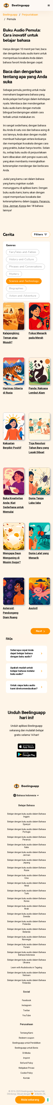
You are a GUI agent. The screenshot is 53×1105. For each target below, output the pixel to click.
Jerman (13, 205)
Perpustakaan (30, 14)
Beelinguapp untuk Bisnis (26, 1048)
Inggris (34, 201)
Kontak (26, 1078)
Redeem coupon (26, 1038)
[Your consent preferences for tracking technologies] (48, 1100)
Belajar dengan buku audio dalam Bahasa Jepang (26, 861)
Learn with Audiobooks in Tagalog (26, 967)
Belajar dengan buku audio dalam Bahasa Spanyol (26, 822)
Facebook (26, 1000)
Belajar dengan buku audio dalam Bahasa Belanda (26, 930)
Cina (5, 205)
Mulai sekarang (30, 1099)
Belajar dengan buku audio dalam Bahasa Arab (26, 907)
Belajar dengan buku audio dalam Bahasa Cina (26, 876)
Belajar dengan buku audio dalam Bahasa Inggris (26, 815)
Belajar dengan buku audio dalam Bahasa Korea (26, 899)
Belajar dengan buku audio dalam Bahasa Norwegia (26, 938)
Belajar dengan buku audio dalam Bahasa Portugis (26, 830)
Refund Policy (26, 1063)
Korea (22, 205)
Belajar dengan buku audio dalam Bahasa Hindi (26, 884)
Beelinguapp (10, 14)
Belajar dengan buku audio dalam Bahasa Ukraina (26, 961)
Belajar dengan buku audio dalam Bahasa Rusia (26, 868)
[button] (49, 5)
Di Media (26, 1053)
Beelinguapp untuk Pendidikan (27, 1043)
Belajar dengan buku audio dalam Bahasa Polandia (26, 922)
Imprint (26, 1058)
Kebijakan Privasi (26, 1068)
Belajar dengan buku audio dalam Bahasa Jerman (26, 853)
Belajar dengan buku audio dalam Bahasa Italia (26, 845)
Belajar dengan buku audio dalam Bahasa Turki (26, 891)
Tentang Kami (26, 1033)
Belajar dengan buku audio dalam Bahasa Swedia (26, 915)
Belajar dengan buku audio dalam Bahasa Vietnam (26, 973)
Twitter (26, 1010)
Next (39, 631)
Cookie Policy (26, 1073)
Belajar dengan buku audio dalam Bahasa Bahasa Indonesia (26, 953)
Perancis (44, 201)
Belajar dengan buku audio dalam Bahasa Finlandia (26, 981)
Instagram (26, 1005)
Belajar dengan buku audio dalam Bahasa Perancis (26, 838)
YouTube (26, 1015)
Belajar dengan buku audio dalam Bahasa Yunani (26, 945)
